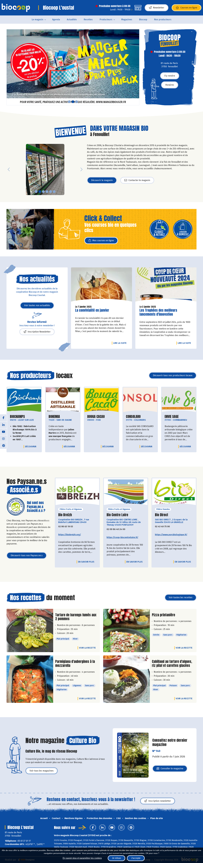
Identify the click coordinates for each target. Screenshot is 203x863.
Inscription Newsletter (39, 331)
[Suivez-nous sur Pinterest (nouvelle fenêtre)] (3, 445)
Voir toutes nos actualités (37, 305)
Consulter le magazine (172, 769)
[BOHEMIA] (63, 400)
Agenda (56, 19)
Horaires (169, 85)
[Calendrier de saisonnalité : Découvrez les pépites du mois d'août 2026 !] (73, 67)
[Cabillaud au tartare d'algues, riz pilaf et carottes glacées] (126, 679)
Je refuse (116, 858)
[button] (8, 67)
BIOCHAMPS (17, 417)
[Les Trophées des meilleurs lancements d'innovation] (166, 285)
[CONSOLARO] (140, 400)
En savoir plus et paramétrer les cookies (82, 858)
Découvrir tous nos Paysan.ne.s (27, 555)
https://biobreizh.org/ (69, 534)
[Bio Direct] (174, 493)
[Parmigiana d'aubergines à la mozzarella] (29, 679)
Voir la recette (87, 647)
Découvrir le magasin (102, 180)
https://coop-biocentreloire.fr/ (122, 537)
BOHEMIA (54, 417)
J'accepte (135, 858)
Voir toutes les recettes (180, 597)
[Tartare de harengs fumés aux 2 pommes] (29, 630)
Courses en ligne (188, 7)
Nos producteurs (162, 19)
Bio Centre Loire (117, 515)
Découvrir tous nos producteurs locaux (172, 375)
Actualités (72, 19)
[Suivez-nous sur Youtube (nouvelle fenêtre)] (3, 431)
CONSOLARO (133, 417)
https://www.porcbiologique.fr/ (171, 534)
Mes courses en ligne (103, 240)
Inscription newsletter (159, 801)
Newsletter (158, 7)
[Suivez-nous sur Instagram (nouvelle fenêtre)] (3, 438)
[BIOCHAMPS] (24, 400)
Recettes (88, 19)
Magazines (126, 19)
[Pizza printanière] (126, 630)
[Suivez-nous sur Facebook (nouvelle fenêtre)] (3, 417)
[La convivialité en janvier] (101, 285)
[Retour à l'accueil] (16, 7)
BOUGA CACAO (96, 417)
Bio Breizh (65, 515)
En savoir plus (86, 561)
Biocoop (143, 19)
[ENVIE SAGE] (179, 400)
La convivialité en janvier (92, 310)
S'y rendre (169, 75)
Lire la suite (120, 343)
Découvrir (31, 446)
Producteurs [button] (106, 19)
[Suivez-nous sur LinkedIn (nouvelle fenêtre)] (3, 424)
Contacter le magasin (139, 180)
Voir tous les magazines (42, 770)
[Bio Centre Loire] (125, 493)
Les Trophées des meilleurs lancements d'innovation (158, 312)
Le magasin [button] (37, 19)
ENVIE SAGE (172, 417)
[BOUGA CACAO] (101, 400)
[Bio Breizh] (77, 493)
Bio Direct (161, 515)
